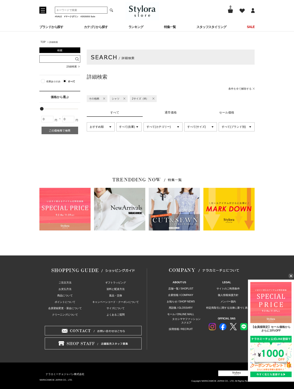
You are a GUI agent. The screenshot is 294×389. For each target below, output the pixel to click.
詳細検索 (72, 66)
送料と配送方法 (116, 289)
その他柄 (94, 98)
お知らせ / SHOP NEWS (181, 301)
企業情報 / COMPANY (180, 295)
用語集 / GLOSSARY (181, 307)
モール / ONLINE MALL (180, 314)
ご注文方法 (65, 282)
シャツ (115, 98)
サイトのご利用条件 (228, 288)
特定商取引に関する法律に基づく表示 (228, 307)
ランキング (136, 27)
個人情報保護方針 (228, 295)
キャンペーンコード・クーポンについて (115, 301)
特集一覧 (170, 27)
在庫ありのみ (53, 81)
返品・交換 (115, 295)
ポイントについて (65, 301)
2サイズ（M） (140, 98)
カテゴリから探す (96, 27)
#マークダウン (71, 16)
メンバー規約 (228, 301)
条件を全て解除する (240, 88)
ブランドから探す (51, 27)
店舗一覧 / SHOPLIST (180, 288)
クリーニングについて (65, 314)
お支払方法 (65, 289)
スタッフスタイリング (211, 27)
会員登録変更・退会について (65, 308)
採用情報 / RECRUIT (181, 329)
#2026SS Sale (87, 16)
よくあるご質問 (116, 314)
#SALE (58, 16)
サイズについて (116, 308)
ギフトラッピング (115, 282)
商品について (65, 295)
